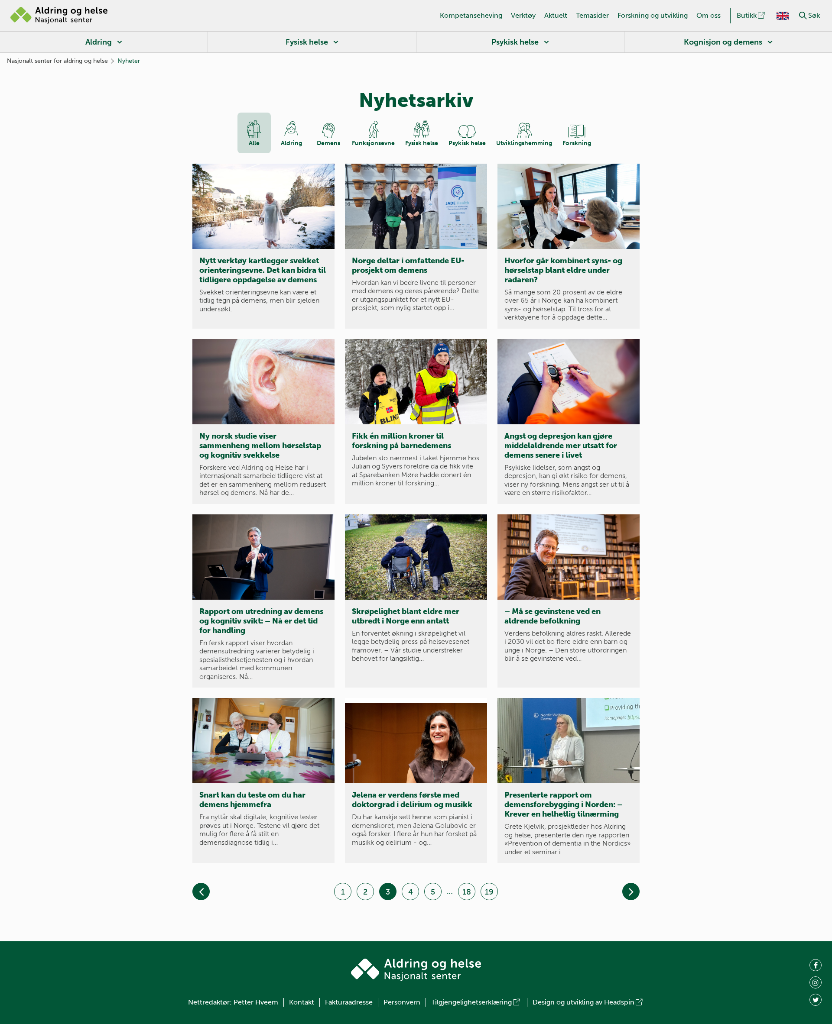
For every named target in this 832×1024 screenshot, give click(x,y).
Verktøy (523, 15)
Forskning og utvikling (653, 15)
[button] (803, 15)
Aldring (98, 42)
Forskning (576, 143)
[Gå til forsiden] (58, 15)
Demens (328, 143)
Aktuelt (555, 15)
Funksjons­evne (373, 143)
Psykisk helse (515, 42)
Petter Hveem (256, 1002)
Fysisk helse (307, 42)
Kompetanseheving (471, 15)
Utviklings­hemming (524, 143)
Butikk (747, 15)
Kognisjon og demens (723, 42)
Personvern (402, 1002)
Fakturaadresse (349, 1002)
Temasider (592, 15)
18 (466, 892)
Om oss (708, 15)
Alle (254, 143)
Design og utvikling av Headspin (583, 1002)
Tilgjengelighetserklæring (471, 1002)
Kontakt (301, 1002)
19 (489, 892)
